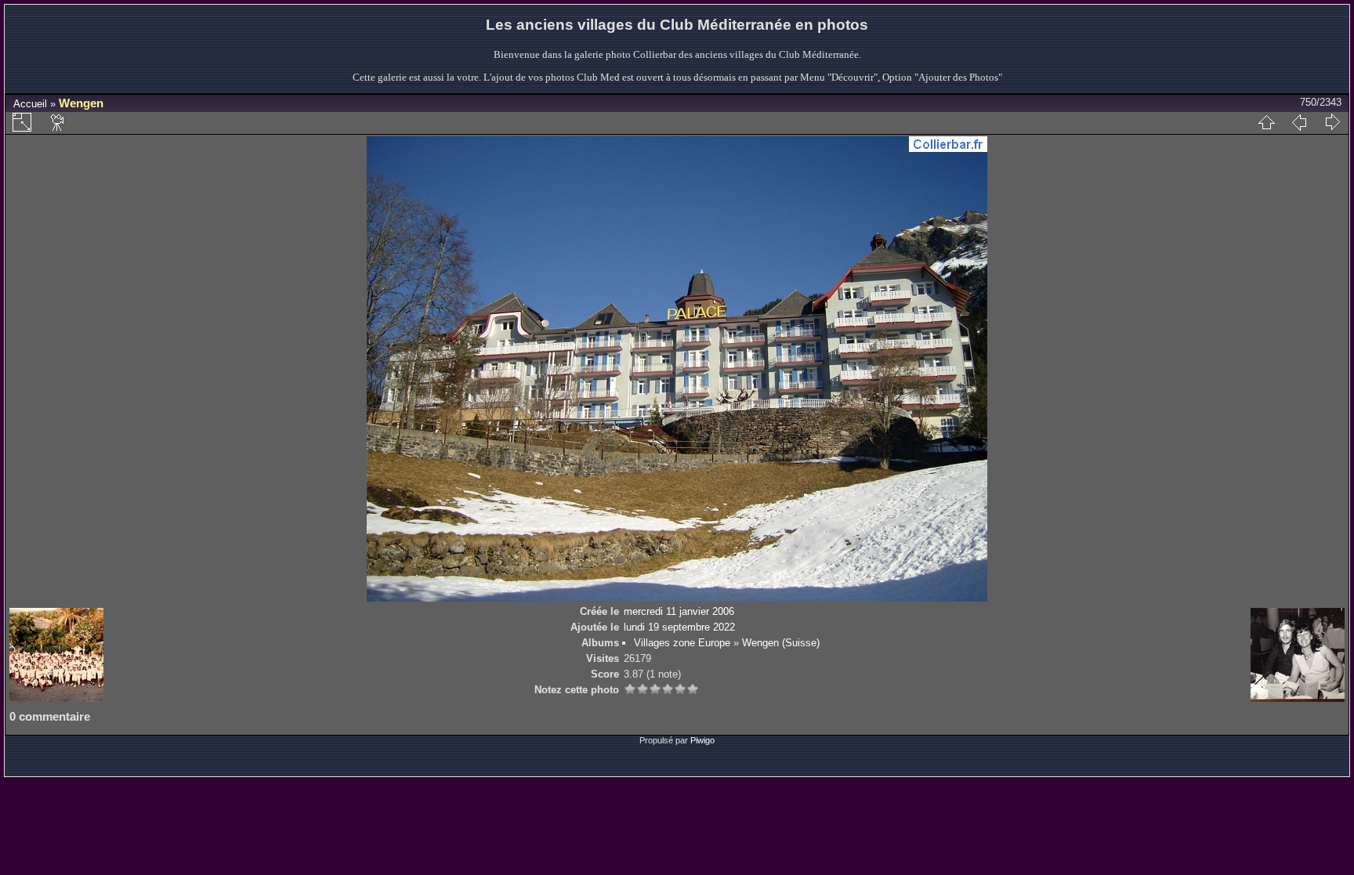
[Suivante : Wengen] (1332, 122)
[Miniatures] (1266, 122)
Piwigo (702, 740)
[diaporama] (58, 122)
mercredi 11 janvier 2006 (679, 611)
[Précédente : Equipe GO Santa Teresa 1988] (1299, 122)
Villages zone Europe (682, 643)
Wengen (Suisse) (781, 643)
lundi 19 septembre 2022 (679, 627)
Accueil (30, 104)
